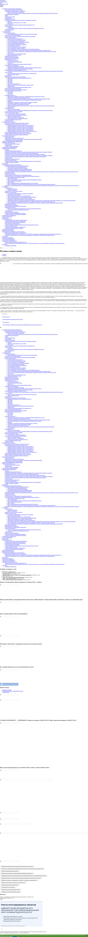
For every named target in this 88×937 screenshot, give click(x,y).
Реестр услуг (10, 63)
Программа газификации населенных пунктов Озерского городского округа (24, 67)
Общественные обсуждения (11, 56)
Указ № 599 (10, 93)
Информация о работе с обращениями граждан (13, 691)
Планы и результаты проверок (11, 146)
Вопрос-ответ (6, 217)
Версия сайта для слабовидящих (10, 684)
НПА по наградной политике (14, 116)
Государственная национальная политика (12, 164)
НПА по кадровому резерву (14, 109)
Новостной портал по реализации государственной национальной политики (22, 176)
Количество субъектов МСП (14, 194)
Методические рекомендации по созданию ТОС (15, 232)
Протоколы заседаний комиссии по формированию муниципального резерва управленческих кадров (30, 110)
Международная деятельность (11, 205)
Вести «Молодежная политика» (15, 180)
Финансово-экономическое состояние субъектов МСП (20, 198)
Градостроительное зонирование (12, 223)
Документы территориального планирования (15, 227)
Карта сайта (5, 236)
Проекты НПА (11, 86)
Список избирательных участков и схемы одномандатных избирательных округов (26, 28)
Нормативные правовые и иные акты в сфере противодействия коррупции (21, 153)
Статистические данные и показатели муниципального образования (20, 36)
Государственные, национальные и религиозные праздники (18, 175)
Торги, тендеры (8, 72)
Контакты (5, 244)
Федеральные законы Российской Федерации (18, 168)
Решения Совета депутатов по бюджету (14, 191)
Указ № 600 (10, 91)
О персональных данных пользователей (16, 113)
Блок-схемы (10, 23)
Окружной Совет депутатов (9, 121)
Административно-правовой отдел (15, 38)
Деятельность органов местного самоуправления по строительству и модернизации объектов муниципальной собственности (35, 71)
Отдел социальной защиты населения (16, 43)
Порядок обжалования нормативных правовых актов (19, 87)
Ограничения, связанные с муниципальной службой (19, 103)
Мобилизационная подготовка (14, 54)
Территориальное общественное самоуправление (13, 231)
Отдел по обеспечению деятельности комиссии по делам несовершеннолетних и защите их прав (29, 50)
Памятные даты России (10, 173)
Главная (4, 254)
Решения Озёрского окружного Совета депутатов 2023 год (21, 128)
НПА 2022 (10, 82)
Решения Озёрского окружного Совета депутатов (16, 124)
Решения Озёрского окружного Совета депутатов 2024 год (21, 127)
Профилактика (8, 145)
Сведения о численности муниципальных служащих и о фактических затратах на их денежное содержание (29, 155)
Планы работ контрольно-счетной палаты (14, 138)
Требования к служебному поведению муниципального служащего (22, 102)
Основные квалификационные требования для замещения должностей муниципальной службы (29, 98)
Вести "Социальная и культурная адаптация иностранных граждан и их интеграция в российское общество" (32, 184)
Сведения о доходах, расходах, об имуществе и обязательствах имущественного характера (25, 154)
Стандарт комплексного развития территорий (15, 221)
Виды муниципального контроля (12, 143)
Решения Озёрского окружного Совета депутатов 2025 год (21, 126)
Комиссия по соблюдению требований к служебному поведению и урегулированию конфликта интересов (28, 152)
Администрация (6, 31)
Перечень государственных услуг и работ (17, 22)
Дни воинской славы (9, 172)
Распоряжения (8, 75)
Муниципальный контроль (8, 142)
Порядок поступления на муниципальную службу (19, 97)
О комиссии (10, 27)
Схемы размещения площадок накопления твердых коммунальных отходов (21, 224)
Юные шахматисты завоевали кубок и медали (13, 319)
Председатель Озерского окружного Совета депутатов (17, 123)
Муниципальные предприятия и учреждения (15, 11)
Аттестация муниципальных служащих (13, 111)
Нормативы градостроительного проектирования (16, 220)
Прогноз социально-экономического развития (15, 213)
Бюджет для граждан (12, 190)
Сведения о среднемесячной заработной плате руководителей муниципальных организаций (25, 156)
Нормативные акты (9, 137)
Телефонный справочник (10, 245)
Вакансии (10, 101)
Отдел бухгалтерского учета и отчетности (17, 46)
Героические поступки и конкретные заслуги (18, 118)
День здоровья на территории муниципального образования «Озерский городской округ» (22, 324)
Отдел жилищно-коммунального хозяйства (17, 44)
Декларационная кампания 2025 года (13, 150)
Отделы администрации (10, 37)
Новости (10, 21)
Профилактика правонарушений (10, 147)
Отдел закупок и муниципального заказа (17, 39)
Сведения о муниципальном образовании (12, 8)
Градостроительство (7, 219)
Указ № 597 (10, 94)
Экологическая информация (9, 239)
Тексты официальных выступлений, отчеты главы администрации (22, 34)
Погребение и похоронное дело (9, 241)
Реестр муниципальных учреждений (16, 12)
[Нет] (17, 936)
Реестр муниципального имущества (13, 88)
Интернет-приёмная (7, 689)
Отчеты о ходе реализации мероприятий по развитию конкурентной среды (24, 208)
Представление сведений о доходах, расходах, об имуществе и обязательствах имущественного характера (31, 105)
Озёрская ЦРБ (8, 17)
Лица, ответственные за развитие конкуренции (18, 209)
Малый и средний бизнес (10, 192)
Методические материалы (11, 160)
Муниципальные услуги (10, 59)
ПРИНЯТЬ (15, 936)
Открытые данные (9, 120)
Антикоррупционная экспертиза (12, 158)
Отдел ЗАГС (10, 52)
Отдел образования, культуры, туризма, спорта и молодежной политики (23, 49)
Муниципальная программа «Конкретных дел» (15, 69)
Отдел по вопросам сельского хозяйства (16, 48)
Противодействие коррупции (9, 148)
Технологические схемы (13, 60)
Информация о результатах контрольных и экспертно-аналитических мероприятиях (23, 139)
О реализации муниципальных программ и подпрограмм (20, 193)
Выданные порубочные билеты (12, 57)
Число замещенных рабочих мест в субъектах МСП (19, 195)
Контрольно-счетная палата (9, 135)
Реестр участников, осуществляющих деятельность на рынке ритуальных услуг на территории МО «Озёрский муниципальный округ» (35, 243)
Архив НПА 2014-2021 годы (14, 83)
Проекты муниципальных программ (16, 66)
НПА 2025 (10, 79)
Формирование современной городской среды (15, 222)
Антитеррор (5, 163)
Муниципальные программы (11, 65)
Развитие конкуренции (10, 207)
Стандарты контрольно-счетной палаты (14, 140)
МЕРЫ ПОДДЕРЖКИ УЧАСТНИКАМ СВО (12, 141)
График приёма (6, 692)
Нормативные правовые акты (9, 215)
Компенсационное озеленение (11, 58)
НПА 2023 (10, 81)
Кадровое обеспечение (10, 95)
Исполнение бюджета (12, 189)
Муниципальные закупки (13, 74)
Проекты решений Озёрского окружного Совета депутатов (18, 133)
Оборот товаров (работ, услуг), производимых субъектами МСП (22, 197)
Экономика (5, 186)
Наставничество (11, 106)
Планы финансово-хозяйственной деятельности (15, 206)
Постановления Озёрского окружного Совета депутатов (17, 132)
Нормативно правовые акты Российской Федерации (16, 165)
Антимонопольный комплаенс (12, 212)
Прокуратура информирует (9, 238)
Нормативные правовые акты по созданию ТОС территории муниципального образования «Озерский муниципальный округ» (33, 234)
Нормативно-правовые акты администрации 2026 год (20, 78)
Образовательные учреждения (11, 14)
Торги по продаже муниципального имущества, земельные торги (22, 73)
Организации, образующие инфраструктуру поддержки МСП (21, 199)
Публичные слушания (10, 16)
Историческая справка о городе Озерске (14, 9)
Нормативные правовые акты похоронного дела (15, 242)
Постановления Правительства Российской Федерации (20, 169)
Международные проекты (8, 230)
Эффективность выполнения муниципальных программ (20, 68)
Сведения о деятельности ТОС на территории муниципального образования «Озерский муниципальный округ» (30, 235)
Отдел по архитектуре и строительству (16, 41)
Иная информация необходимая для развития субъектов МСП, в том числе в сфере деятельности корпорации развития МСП (35, 202)
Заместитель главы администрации (13, 35)
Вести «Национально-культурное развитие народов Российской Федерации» (25, 179)
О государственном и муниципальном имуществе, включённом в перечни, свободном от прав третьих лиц (31, 201)
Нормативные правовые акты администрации (15, 76)
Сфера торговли (8, 210)
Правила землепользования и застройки (14, 228)
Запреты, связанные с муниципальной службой (18, 104)
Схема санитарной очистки (11, 225)
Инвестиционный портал (8, 229)
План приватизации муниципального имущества (16, 89)
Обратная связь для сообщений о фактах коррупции (16, 134)
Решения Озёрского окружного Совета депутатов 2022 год (21, 130)
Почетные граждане (9, 29)
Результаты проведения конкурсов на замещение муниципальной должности (25, 100)
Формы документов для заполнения (16, 117)
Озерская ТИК (8, 26)
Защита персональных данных (12, 112)
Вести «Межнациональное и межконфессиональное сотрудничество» (23, 183)
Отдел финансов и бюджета (14, 45)
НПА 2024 (10, 80)
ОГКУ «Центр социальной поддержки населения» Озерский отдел (20, 24)
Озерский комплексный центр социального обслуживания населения (20, 20)
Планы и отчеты (8, 157)
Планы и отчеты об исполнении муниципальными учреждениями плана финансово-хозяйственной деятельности (33, 13)
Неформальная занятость (10, 204)
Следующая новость (6, 322)
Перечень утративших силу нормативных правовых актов (20, 85)
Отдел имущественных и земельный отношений (18, 42)
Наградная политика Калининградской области (15, 115)
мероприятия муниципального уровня (16, 177)
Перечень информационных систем (13, 119)
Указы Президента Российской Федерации (17, 167)
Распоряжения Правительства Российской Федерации (20, 170)
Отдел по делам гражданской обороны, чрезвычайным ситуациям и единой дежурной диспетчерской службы (32, 51)
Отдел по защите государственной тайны (17, 53)
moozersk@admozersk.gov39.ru (9, 899)
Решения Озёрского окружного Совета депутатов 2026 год (21, 125)
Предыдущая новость (6, 316)
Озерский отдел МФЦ (10, 19)
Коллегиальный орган (7, 216)
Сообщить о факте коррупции (11, 162)
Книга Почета (8, 30)
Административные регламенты (15, 61)
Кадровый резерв (9, 108)
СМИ (6, 15)
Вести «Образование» (12, 178)
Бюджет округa (8, 187)
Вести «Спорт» (11, 182)
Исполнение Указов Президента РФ (13, 90)
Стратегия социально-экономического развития (15, 214)
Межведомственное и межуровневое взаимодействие (19, 64)
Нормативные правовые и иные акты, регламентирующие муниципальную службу (26, 96)
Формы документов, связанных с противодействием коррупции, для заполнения (23, 161)
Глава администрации (10, 33)
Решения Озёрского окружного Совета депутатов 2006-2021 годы (22, 131)
